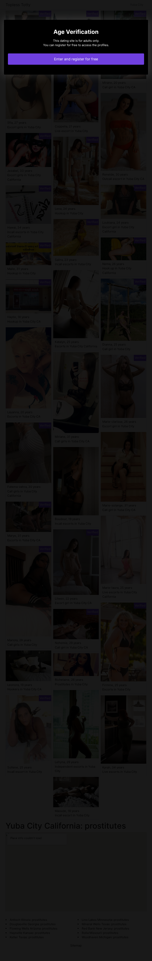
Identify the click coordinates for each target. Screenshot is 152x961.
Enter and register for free (76, 59)
